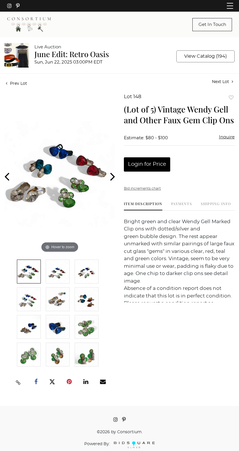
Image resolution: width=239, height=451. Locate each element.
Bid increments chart (142, 188)
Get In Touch (212, 24)
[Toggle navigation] (230, 6)
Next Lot (221, 82)
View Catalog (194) (205, 56)
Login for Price (147, 164)
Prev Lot (18, 84)
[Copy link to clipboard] (18, 381)
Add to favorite (231, 97)
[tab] (143, 206)
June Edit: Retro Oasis (71, 54)
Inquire (227, 137)
